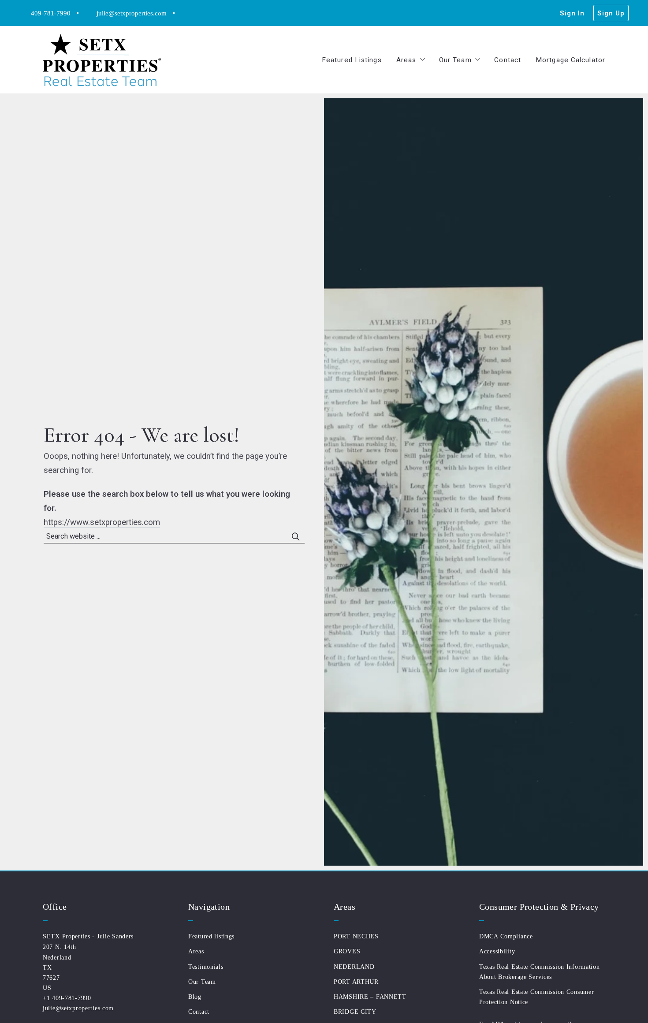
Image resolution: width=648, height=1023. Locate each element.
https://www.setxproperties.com (102, 522)
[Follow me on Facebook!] (188, 13)
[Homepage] (102, 59)
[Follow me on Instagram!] (205, 13)
